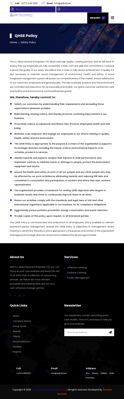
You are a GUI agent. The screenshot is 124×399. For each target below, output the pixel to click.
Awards (16, 331)
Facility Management (78, 277)
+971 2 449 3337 (23, 373)
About (16, 315)
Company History (22, 321)
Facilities (17, 346)
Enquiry (95, 17)
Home (13, 42)
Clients (16, 336)
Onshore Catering (76, 272)
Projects (17, 351)
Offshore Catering (77, 267)
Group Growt (19, 326)
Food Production (21, 341)
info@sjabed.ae (59, 373)
